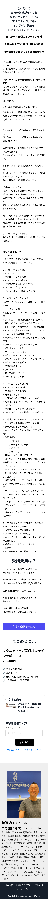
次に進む (24, 742)
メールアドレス (12, 727)
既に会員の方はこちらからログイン (24, 749)
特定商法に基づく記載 (18, 885)
